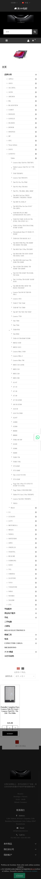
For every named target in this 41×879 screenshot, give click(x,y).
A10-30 (15, 409)
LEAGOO (11, 516)
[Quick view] (7, 694)
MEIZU (11, 530)
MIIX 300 (16, 378)
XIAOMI (11, 600)
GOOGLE (11, 118)
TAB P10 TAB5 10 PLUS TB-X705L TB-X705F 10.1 (23, 220)
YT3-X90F (16, 470)
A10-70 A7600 (18, 413)
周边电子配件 (9, 613)
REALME (11, 556)
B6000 (15, 431)
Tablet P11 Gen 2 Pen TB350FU (23, 494)
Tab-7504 (16, 325)
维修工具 (8, 635)
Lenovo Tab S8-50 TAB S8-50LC (22, 293)
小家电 (7, 626)
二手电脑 (8, 622)
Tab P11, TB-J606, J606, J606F (23, 191)
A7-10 (15, 387)
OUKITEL (11, 552)
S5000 (15, 448)
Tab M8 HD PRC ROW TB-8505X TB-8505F (22, 287)
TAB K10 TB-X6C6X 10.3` (22, 238)
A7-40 (15, 396)
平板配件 (8, 609)
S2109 (15, 444)
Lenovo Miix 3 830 (19, 352)
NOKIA (11, 534)
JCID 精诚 (8, 652)
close (19, 875)
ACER (10, 92)
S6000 (15, 453)
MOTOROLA (12, 525)
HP (9, 136)
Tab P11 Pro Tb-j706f (20, 182)
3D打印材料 (9, 656)
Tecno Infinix (12, 145)
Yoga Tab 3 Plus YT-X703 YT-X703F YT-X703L (23, 485)
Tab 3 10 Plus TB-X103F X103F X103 (23, 280)
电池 (6, 639)
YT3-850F (16, 466)
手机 (6, 617)
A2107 (15, 418)
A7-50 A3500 (17, 400)
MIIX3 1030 (17, 343)
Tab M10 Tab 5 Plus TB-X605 (23, 249)
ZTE (10, 605)
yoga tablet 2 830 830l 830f (22, 490)
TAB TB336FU (18, 173)
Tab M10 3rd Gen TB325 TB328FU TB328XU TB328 (22, 196)
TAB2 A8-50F (17, 440)
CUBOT (11, 110)
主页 (4, 67)
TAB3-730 (16, 457)
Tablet (13, 158)
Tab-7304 (16, 321)
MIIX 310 (16, 369)
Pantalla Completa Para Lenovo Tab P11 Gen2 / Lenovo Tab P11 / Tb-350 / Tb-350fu (10, 710)
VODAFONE (12, 587)
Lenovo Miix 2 (18, 356)
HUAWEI (11, 123)
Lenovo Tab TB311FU (20, 178)
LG (9, 512)
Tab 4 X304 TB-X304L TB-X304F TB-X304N (22, 268)
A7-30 (15, 391)
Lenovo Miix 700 (18, 360)
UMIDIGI (11, 574)
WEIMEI (11, 596)
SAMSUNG (12, 560)
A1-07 (15, 382)
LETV (10, 521)
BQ (9, 101)
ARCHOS (11, 96)
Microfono (10, 647)
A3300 (15, 426)
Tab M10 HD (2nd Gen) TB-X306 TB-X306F (22, 261)
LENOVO (11, 154)
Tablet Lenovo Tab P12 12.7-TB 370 (23, 168)
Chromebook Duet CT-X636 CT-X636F (23, 233)
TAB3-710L (17, 462)
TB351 (15, 503)
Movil (13, 508)
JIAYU (10, 149)
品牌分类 (8, 74)
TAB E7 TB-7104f (19, 303)
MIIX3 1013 (17, 347)
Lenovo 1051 (17, 299)
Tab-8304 (16, 334)
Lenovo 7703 (17, 316)
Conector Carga (13, 643)
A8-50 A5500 (17, 404)
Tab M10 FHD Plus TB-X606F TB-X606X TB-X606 (23, 244)
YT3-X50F (16, 479)
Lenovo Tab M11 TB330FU (22, 499)
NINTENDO (12, 538)
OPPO (10, 543)
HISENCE (11, 132)
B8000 (15, 435)
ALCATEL (12, 88)
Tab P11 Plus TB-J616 (20, 187)
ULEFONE (12, 578)
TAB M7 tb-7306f (19, 307)
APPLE (10, 79)
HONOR (11, 127)
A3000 (15, 422)
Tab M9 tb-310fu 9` (19, 202)
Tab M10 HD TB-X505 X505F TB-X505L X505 (23, 255)
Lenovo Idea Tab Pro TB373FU (23, 162)
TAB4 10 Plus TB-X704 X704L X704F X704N (23, 227)
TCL (10, 569)
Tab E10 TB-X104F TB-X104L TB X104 (23, 274)
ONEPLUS (12, 547)
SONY (10, 565)
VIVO (10, 583)
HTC (10, 140)
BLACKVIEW (13, 105)
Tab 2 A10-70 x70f (19, 475)
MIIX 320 (16, 374)
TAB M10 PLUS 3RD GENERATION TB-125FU (22, 214)
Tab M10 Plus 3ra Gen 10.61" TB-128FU (22, 207)
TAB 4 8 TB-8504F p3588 (21, 338)
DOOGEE (11, 114)
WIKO (10, 591)
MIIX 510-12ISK (18, 365)
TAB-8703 (16, 329)
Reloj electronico (14, 630)
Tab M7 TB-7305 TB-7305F (22, 312)
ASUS (10, 83)
